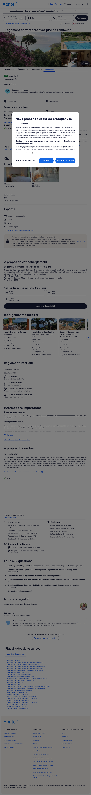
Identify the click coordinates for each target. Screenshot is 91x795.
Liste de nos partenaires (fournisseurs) (28, 153)
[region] (45, 139)
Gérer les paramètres (25, 160)
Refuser (46, 160)
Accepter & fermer (65, 160)
